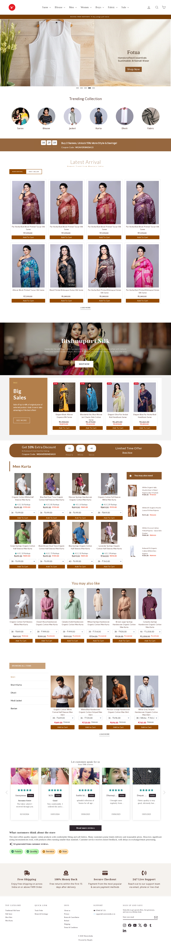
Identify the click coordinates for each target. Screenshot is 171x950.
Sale (124, 7)
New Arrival (17, 171)
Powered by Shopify (85, 940)
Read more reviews (85, 828)
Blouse (59, 7)
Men (72, 7)
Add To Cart (28, 237)
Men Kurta (9, 921)
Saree (45, 7)
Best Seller (34, 171)
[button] (7, 792)
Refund (66, 921)
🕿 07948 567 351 (100, 910)
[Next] (153, 407)
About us (67, 910)
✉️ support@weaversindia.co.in (104, 914)
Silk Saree (8, 914)
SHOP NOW (84, 364)
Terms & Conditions (71, 927)
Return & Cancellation (71, 917)
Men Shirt (8, 917)
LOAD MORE (85, 308)
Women (85, 7)
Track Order (39, 910)
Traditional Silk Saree (12, 910)
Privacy (66, 914)
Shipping (67, 924)
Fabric (111, 7)
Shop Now (156, 71)
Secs (55, 147)
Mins (49, 147)
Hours (43, 147)
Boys (99, 7)
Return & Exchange (41, 914)
